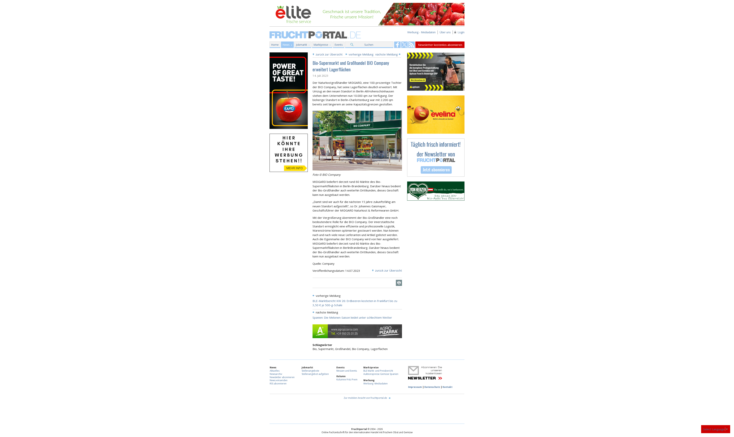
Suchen (368, 44)
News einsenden (278, 380)
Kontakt (447, 387)
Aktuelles (274, 370)
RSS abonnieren (278, 383)
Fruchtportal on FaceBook (397, 45)
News (286, 44)
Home (275, 44)
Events (339, 44)
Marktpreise (320, 44)
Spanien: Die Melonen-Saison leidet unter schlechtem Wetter (352, 317)
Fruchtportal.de (316, 34)
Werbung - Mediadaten (421, 32)
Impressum (415, 387)
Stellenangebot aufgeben (315, 374)
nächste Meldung (386, 54)
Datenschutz (432, 387)
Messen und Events (346, 370)
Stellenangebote (310, 370)
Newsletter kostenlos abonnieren (440, 45)
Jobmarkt (301, 44)
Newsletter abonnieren (282, 377)
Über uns (445, 32)
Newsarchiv (276, 374)
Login (461, 32)
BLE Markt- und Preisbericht (378, 370)
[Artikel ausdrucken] (399, 283)
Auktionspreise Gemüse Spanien (380, 374)
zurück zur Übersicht (329, 54)
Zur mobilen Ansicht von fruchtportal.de (365, 398)
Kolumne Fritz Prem (346, 379)
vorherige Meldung (361, 54)
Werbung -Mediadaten (375, 383)
